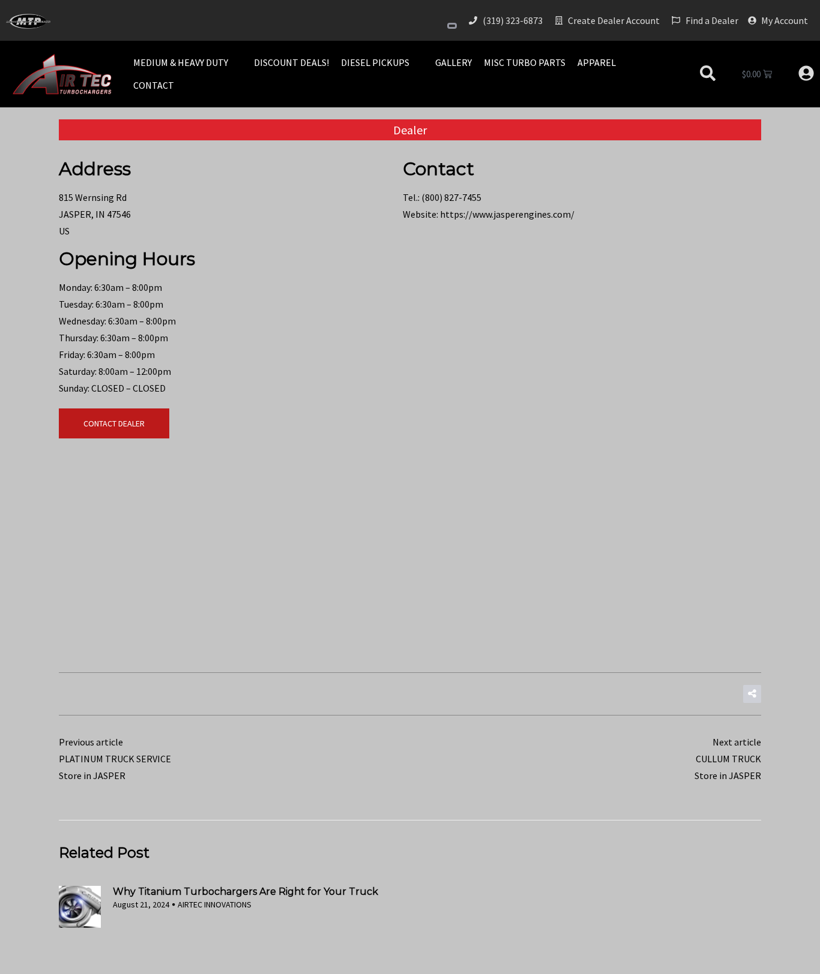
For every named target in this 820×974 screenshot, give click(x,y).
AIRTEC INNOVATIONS (215, 904)
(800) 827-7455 (451, 197)
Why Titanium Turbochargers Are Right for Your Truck (245, 891)
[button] (187, 62)
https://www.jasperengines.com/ (507, 214)
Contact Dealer (114, 423)
